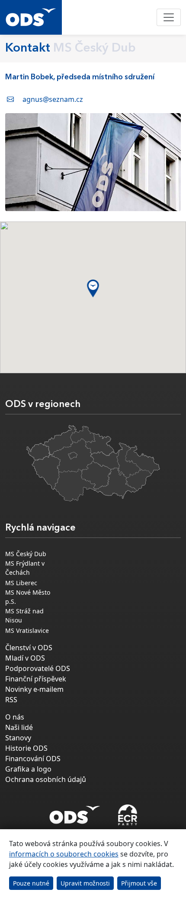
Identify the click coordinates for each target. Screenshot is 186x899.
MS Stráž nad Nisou (24, 615)
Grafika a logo (28, 769)
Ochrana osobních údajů (45, 779)
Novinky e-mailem (34, 689)
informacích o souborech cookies (64, 854)
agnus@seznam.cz (52, 99)
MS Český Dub (25, 554)
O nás (14, 717)
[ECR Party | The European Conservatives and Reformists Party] (127, 815)
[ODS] (75, 812)
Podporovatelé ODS (37, 668)
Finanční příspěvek (35, 679)
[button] (93, 288)
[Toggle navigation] (169, 17)
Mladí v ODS (25, 658)
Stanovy (18, 738)
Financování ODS (33, 758)
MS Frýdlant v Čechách (25, 568)
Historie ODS (26, 748)
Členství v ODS (28, 647)
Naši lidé (19, 727)
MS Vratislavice (27, 630)
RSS (11, 699)
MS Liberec (21, 583)
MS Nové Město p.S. (27, 597)
